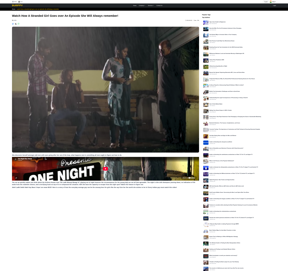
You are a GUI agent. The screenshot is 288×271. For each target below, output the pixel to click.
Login (274, 5)
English (266, 1)
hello (15, 20)
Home (13, 9)
